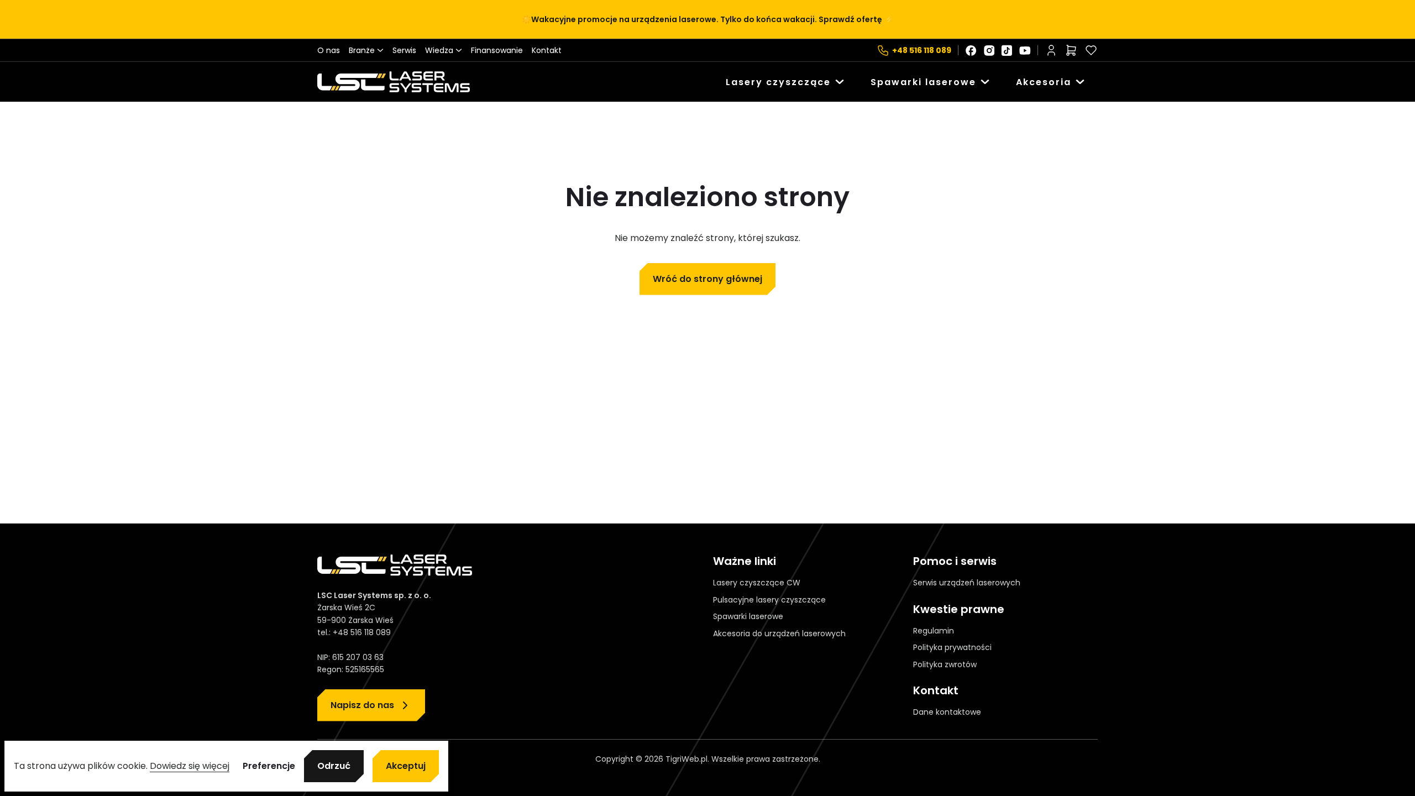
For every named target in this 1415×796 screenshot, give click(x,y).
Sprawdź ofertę (850, 19)
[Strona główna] (393, 81)
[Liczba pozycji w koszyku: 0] (1071, 50)
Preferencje (269, 766)
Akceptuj (406, 766)
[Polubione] (1091, 50)
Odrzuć (333, 766)
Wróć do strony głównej (707, 279)
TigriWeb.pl (686, 758)
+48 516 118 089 (921, 50)
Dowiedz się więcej (189, 766)
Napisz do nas (362, 705)
